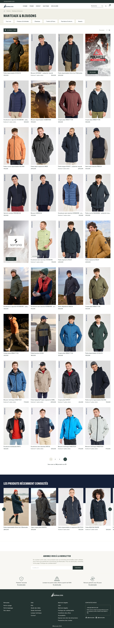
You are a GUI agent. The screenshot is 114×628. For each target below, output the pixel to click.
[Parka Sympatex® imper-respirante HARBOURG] (43, 382)
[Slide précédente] (4, 509)
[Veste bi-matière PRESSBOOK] (16, 195)
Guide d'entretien (36, 610)
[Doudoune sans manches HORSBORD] (43, 241)
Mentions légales (63, 608)
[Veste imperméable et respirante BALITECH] (70, 509)
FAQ (32, 605)
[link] (51, 459)
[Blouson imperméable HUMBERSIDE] (43, 101)
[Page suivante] (65, 459)
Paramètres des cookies (65, 620)
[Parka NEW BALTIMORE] (98, 509)
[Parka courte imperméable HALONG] (16, 148)
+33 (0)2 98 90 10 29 (9, 1)
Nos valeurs (7, 610)
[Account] (106, 6)
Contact (33, 615)
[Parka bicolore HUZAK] (43, 335)
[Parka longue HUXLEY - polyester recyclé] (70, 148)
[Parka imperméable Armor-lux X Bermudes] (70, 55)
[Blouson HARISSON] (43, 195)
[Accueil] (12, 5)
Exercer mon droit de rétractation (68, 618)
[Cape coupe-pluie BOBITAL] (43, 509)
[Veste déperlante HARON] (70, 288)
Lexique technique (36, 613)
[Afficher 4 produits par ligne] (109, 30)
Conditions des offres (64, 613)
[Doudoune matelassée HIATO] (16, 428)
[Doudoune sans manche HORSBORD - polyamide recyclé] (70, 195)
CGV (59, 605)
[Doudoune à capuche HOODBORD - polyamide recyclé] (16, 101)
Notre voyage (8, 605)
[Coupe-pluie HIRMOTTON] (70, 101)
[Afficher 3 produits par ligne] (107, 30)
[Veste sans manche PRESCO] (97, 148)
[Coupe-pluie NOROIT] (70, 382)
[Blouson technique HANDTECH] (16, 382)
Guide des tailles (36, 608)
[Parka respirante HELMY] (70, 241)
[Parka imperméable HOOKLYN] (16, 55)
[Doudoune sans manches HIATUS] (43, 428)
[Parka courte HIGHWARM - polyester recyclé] (97, 195)
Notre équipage (8, 608)
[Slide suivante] (110, 509)
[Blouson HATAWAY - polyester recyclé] (43, 55)
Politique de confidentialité (66, 610)
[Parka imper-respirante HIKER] (43, 148)
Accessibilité (61, 615)
